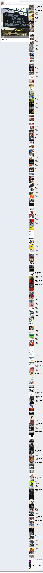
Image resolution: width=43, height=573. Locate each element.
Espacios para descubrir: (39, 559)
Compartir (16, 40)
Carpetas (12, 4)
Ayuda (9, 572)
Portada (6, 4)
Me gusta (8, 40)
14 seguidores (40, 2)
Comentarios (13, 40)
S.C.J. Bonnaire (34, 567)
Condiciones (4, 572)
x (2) (10, 5)
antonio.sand (3, 5)
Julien (33, 565)
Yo (9, 4)
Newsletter (7, 572)
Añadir (40, 563)
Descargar (20, 40)
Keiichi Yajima (34, 563)
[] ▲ (41, 572)
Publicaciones (8, 5)
